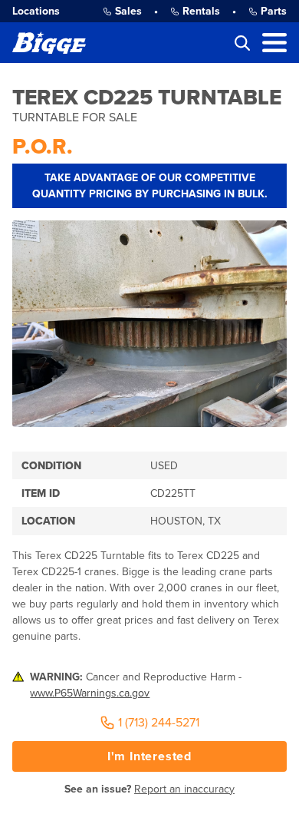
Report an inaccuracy (184, 789)
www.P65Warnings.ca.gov (90, 693)
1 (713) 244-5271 (158, 722)
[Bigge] (49, 42)
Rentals (201, 11)
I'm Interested (149, 756)
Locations (36, 11)
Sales (128, 11)
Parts (274, 11)
